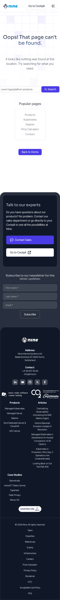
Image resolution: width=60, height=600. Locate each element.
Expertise (30, 536)
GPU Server (14, 431)
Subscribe (30, 314)
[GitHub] (30, 382)
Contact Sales (23, 239)
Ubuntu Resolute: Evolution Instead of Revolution (42, 426)
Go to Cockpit (36, 6)
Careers (30, 559)
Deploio (30, 124)
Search (52, 89)
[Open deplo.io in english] (30, 511)
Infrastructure (30, 553)
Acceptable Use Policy (30, 587)
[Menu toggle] (53, 6)
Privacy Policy (30, 570)
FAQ (30, 593)
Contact (30, 134)
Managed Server (14, 413)
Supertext (14, 490)
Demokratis (14, 480)
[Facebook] (45, 382)
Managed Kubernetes (15, 408)
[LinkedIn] (15, 382)
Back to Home (30, 152)
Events (30, 547)
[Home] (10, 6)
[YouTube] (22, 382)
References (30, 541)
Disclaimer (30, 576)
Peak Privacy (15, 495)
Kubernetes (30, 119)
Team (30, 530)
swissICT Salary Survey (15, 485)
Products (30, 114)
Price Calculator (30, 129)
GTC (30, 581)
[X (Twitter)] (37, 382)
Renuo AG (14, 499)
